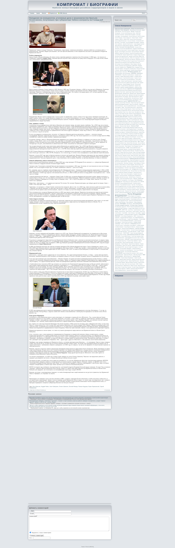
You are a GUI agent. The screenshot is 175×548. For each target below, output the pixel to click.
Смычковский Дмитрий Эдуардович (127, 220)
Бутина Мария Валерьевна (124, 57)
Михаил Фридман (131, 164)
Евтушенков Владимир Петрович (125, 99)
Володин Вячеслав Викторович (130, 68)
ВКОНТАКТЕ (134, 65)
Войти (143, 13)
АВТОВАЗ (132, 31)
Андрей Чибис (45, 386)
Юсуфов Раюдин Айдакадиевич (138, 267)
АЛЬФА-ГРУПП (126, 39)
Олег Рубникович (138, 180)
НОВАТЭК (135, 178)
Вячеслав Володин (126, 73)
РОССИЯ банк (129, 203)
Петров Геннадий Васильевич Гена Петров (123, 186)
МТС (130, 169)
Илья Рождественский (123, 113)
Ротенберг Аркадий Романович (122, 205)
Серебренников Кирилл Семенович (131, 214)
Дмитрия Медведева (141, 93)
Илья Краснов (36, 386)
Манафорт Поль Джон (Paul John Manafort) (123, 153)
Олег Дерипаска (124, 180)
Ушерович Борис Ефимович (132, 240)
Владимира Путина (138, 67)
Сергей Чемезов (118, 212)
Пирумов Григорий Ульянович (138, 186)
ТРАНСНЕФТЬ (118, 236)
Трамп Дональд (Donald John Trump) (135, 234)
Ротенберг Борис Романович (136, 205)
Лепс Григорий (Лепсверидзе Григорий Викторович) (131, 144)
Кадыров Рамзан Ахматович (128, 115)
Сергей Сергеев (129, 211)
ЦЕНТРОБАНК (118, 253)
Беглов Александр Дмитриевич (126, 48)
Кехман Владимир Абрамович (121, 119)
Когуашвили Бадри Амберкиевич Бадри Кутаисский (132, 127)
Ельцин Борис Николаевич (125, 102)
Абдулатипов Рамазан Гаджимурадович (122, 28)
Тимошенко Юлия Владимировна (128, 228)
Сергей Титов (142, 211)
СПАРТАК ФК (126, 223)
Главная (32, 13)
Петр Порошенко (139, 184)
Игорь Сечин (125, 112)
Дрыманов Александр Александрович (136, 95)
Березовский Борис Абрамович (138, 51)
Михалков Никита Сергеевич (120, 166)
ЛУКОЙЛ (127, 147)
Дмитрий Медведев (118, 93)
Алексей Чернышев (118, 37)
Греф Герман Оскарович (137, 81)
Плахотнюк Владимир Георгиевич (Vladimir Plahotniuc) (125, 187)
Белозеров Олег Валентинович (121, 50)
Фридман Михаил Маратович (137, 245)
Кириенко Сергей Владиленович (133, 119)
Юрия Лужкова (118, 267)
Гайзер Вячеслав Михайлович (128, 74)
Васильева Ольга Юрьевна (130, 59)
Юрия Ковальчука (141, 265)
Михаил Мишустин (123, 164)
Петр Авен (134, 184)
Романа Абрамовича (138, 202)
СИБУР (134, 216)
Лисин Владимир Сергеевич (137, 146)
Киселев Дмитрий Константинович (137, 122)
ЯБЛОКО (128, 268)
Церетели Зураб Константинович (129, 253)
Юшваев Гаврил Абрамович (120, 268)
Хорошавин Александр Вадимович (126, 250)
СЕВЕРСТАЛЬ (124, 209)
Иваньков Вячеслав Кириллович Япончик (123, 110)
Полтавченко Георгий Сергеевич (133, 189)
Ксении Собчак (140, 136)
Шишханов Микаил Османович (132, 262)
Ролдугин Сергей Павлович (120, 202)
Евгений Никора (73, 386)
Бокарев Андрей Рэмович (128, 54)
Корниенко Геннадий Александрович (136, 133)
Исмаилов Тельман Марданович (135, 113)
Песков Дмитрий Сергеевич (125, 184)
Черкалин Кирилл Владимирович (127, 257)
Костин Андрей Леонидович (120, 135)
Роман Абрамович (129, 202)
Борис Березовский (93, 386)
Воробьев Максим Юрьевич (136, 70)
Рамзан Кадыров (83, 386)
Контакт (44, 13)
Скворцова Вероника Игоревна (126, 217)
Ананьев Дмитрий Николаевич (121, 40)
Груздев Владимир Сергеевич (128, 84)
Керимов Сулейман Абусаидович (135, 118)
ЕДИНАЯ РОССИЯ (133, 101)
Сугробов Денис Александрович (129, 225)
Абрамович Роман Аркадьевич (122, 30)
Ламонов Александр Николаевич (130, 141)
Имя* (32, 511)
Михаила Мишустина (139, 164)
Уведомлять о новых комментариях (41, 532)
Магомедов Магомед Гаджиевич (134, 149)
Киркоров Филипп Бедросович (124, 122)
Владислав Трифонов (119, 68)
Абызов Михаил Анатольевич (135, 30)
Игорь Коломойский (118, 112)
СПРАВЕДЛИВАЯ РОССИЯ (135, 223)
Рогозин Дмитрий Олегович (123, 200)
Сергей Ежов (130, 209)
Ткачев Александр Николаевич (121, 231)
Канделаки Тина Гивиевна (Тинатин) (135, 116)
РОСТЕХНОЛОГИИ (137, 203)
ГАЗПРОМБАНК (140, 73)
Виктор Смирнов (134, 64)
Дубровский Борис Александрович (121, 96)
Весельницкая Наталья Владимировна (122, 64)
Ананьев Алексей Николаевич (136, 39)
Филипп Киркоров (124, 243)
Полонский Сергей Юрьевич (120, 189)
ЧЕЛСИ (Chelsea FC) (128, 256)
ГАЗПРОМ (133, 73)
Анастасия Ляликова (131, 40)
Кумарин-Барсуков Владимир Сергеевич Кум (130, 139)
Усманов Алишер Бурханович (135, 239)
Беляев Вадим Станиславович (125, 51)
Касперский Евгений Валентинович (122, 118)
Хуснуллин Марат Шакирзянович (131, 251)
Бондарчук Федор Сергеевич (139, 54)
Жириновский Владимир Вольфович (122, 104)
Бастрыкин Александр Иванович (126, 47)
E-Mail (30, 390)
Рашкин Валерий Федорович (124, 199)
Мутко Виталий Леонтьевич (125, 170)
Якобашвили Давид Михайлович (137, 268)
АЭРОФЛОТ (136, 45)
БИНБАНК (117, 53)
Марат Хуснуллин (118, 155)
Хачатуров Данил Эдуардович (126, 248)
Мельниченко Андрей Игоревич (121, 161)
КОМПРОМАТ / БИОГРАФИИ (87, 4)
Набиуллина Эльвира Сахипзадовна (126, 172)
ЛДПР (139, 141)
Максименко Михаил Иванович (128, 150)
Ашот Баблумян (54, 386)
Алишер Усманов (135, 37)
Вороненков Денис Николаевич (121, 71)
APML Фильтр (63, 13)
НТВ (120, 180)
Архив (38, 13)
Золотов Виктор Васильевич (130, 107)
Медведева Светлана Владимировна (122, 160)
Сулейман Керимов (140, 225)
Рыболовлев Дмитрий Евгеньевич (136, 206)
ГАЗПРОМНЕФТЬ (118, 74)
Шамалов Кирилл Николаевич (125, 259)
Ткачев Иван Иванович (132, 231)
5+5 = (31, 538)
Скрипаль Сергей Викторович (121, 219)
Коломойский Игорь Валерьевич (132, 132)
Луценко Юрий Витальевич (135, 147)
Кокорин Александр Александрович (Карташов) (129, 130)
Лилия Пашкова (128, 146)
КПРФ (123, 136)
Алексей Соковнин (141, 36)
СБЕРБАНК (118, 209)
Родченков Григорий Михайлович (135, 200)
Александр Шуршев (124, 36)
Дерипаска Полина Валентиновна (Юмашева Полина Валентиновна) (128, 90)
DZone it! (39, 390)
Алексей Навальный (133, 36)
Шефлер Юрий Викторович (134, 260)
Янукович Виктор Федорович (132, 270)
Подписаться (53, 13)
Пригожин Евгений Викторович (125, 192)
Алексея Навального (127, 37)
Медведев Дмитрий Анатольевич (137, 158)
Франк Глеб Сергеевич (127, 245)
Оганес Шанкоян (63, 386)
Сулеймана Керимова (119, 226)
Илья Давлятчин (138, 112)
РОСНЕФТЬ (123, 203)
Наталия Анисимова (123, 175)
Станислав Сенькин (119, 225)
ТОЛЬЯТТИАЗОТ (126, 233)
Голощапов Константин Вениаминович (127, 79)
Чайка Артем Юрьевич (128, 254)
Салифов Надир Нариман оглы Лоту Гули (136, 208)
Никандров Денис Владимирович (134, 175)
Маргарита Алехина (126, 155)
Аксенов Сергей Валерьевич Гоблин (128, 33)
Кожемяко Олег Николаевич (120, 129)
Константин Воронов (125, 133)
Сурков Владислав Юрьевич (129, 226)
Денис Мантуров (123, 88)
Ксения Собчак (118, 138)
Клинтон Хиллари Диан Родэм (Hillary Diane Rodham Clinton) (127, 124)
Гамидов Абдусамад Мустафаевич (127, 76)
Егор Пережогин (136, 99)
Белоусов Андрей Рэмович (133, 50)
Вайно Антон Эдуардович (135, 57)
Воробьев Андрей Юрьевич (125, 70)
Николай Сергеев (132, 177)
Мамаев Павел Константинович (126, 152)
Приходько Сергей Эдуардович (138, 192)
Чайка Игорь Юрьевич (137, 254)
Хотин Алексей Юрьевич (138, 250)
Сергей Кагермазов (137, 209)
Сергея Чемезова (131, 212)
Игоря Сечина (131, 112)
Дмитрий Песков (126, 93)
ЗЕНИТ (123, 107)
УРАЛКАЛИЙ (127, 239)
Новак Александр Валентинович (126, 178)
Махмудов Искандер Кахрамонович (122, 158)
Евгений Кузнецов (135, 98)
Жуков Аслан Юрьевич (134, 104)
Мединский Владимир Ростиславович (137, 160)
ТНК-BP (138, 231)
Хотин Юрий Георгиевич (119, 251)
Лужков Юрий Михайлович (120, 147)
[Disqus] (69, 433)
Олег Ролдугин (131, 180)
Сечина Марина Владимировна (127, 216)
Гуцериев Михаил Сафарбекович (127, 85)
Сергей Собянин (135, 211)
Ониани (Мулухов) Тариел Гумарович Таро (131, 181)
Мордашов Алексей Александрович (122, 169)
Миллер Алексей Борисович (133, 161)
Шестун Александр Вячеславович (121, 260)
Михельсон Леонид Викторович (133, 166)
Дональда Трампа (125, 95)
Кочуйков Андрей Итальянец (131, 135)
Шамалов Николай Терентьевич (138, 259)
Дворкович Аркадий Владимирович (127, 87)
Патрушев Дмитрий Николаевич (126, 183)
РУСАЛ (128, 206)
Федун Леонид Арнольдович (128, 242)
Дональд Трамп (118, 95)
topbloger (33, 21)
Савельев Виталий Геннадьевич (121, 208)
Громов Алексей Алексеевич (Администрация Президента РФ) (127, 82)
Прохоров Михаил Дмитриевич (121, 194)
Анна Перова (122, 42)
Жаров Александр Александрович (137, 102)
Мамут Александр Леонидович (139, 152)
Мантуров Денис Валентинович (138, 153)
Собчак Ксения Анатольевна (127, 222)
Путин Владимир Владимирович (128, 195)
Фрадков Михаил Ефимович (134, 243)
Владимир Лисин (123, 67)
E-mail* (32, 513)
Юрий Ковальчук (127, 265)
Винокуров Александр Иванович (125, 65)
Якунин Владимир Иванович (120, 270)
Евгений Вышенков (127, 98)
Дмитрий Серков (133, 93)
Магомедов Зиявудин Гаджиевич (121, 149)
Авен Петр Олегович (126, 31)
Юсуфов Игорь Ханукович (126, 267)
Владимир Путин (131, 67)
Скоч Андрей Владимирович (138, 217)
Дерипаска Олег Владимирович (134, 88)
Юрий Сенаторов (134, 265)
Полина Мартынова (140, 187)
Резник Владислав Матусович (136, 199)
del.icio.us (43, 390)
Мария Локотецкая (134, 155)
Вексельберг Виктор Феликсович (133, 62)
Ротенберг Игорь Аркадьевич (120, 206)
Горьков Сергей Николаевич (126, 81)
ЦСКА (138, 253)
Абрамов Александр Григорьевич (137, 28)
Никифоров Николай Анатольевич (121, 177)
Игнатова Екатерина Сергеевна (138, 110)
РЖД (116, 200)
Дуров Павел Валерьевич (134, 96)
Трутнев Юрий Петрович (126, 236)
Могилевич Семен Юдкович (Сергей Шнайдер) (134, 167)
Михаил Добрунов (137, 163)
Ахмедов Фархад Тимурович (127, 45)
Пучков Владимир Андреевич (136, 197)
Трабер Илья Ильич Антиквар (120, 234)
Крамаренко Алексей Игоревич (131, 136)
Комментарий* (31, 516)
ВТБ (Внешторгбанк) (133, 71)
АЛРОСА (121, 39)
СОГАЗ (122, 223)
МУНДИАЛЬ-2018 (135, 169)
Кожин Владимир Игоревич (131, 129)
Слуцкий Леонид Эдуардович (132, 219)
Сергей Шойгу (124, 212)
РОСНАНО (117, 203)
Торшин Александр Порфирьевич (136, 233)
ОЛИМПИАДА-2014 (118, 181)
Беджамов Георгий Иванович (138, 48)
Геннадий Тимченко (138, 76)
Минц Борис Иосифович (128, 163)
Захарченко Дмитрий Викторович (130, 105)
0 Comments (107, 390)
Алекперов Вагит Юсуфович (130, 34)
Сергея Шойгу (138, 212)
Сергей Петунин (122, 211)
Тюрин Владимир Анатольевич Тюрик (132, 237)
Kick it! (34, 390)
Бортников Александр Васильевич (121, 56)
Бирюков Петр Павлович (124, 53)
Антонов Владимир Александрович (132, 42)
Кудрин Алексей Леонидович (127, 138)
